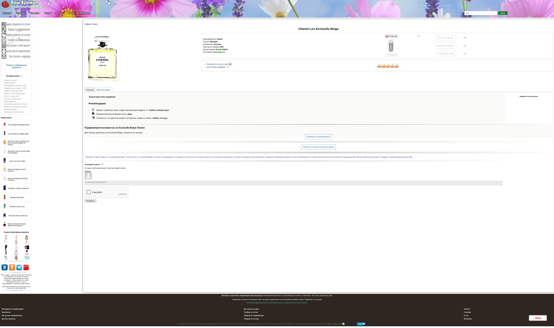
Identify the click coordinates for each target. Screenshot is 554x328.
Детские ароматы (8, 319)
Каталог (7, 13)
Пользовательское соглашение (281, 302)
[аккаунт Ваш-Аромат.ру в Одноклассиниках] (12, 267)
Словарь (20, 13)
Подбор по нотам (251, 312)
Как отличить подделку (216, 67)
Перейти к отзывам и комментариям (318, 147)
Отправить (90, 201)
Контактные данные (300, 302)
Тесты (48, 13)
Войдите (88, 171)
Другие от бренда (445, 38)
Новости (35, 13)
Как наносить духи (251, 309)
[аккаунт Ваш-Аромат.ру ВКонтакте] (4, 267)
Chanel (94, 24)
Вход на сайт (444, 5)
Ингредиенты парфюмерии (13, 309)
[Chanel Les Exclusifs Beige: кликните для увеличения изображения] (103, 58)
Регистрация (425, 5)
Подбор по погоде (251, 319)
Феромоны (6, 312)
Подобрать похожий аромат (318, 137)
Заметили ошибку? (104, 90)
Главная (88, 24)
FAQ (60, 13)
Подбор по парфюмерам (254, 315)
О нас (72, 13)
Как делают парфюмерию (12, 315)
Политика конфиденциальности (258, 302)
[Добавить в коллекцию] (391, 45)
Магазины (85, 13)
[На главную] (16, 4)
